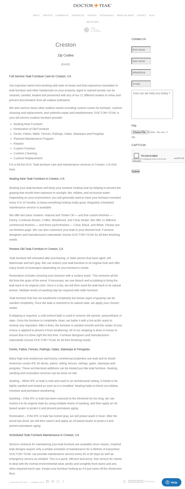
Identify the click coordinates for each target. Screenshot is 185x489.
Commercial (62, 15)
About (36, 15)
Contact (141, 15)
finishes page (22, 230)
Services (48, 15)
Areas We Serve (125, 15)
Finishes (91, 15)
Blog (152, 15)
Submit (135, 171)
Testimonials (106, 15)
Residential (78, 15)
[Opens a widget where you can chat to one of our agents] (171, 482)
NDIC (42, 482)
